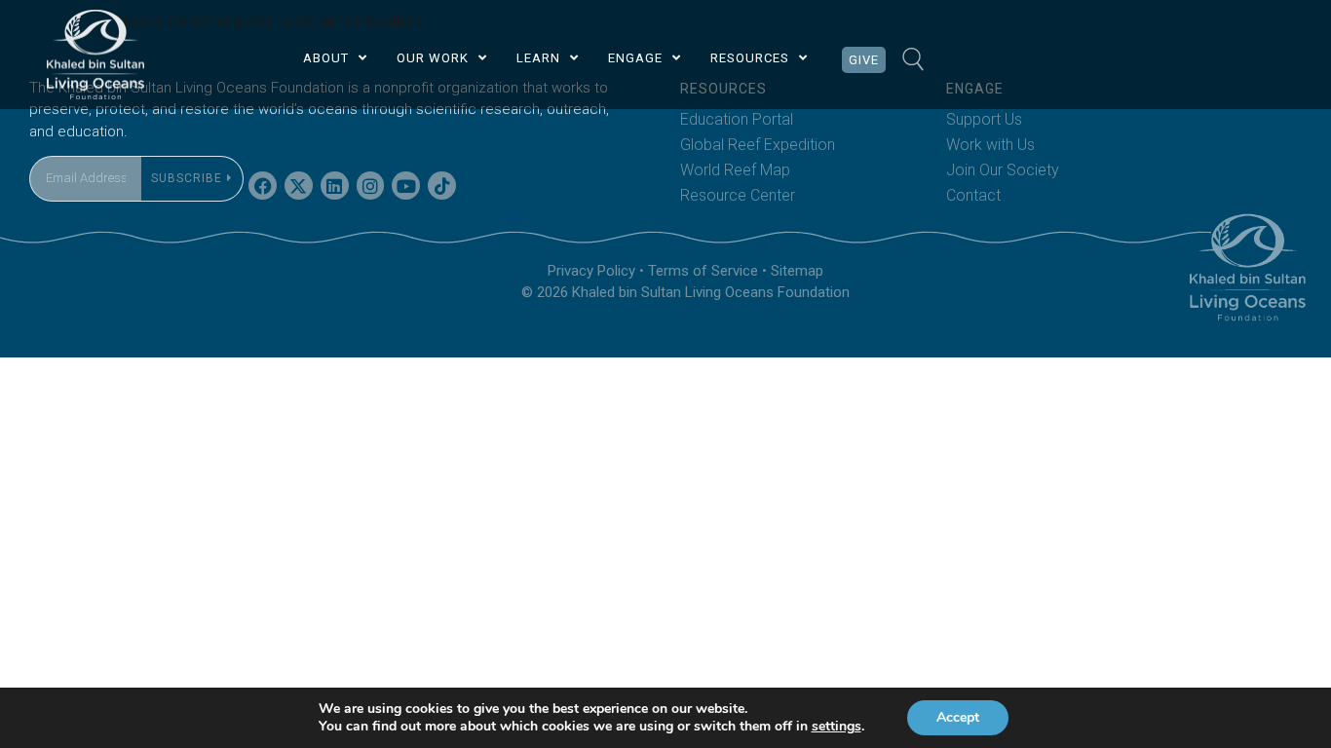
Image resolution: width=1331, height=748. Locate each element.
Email (47, 143)
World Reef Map (735, 170)
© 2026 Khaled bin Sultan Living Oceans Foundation (685, 292)
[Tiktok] (442, 185)
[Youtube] (406, 185)
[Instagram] (371, 185)
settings (836, 726)
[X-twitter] (299, 185)
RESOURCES (749, 58)
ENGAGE (635, 58)
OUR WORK (433, 58)
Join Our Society (1002, 170)
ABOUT (326, 58)
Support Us (984, 119)
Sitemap (797, 271)
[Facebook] (262, 185)
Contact (973, 195)
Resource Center (737, 195)
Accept (957, 717)
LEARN (538, 58)
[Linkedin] (335, 185)
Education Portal (736, 119)
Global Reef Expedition (757, 144)
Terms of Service (703, 271)
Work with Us (990, 144)
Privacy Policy (591, 271)
